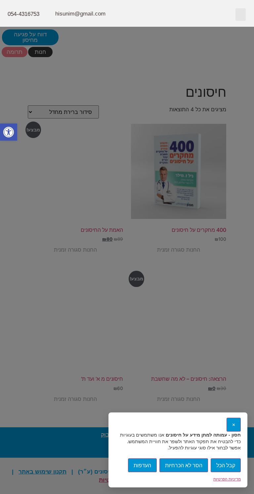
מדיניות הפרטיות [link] (227, 479)
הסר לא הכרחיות (183, 465)
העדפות (142, 465)
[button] (240, 14)
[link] (8, 132)
